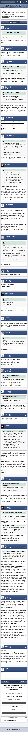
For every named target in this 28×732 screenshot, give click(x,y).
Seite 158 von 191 (14, 22)
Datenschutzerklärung (17, 729)
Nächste (22, 22)
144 (26, 717)
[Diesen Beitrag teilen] (25, 28)
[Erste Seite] (2, 22)
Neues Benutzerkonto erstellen (14, 702)
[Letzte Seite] (26, 22)
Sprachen (8, 729)
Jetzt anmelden (14, 712)
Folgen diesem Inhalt (12, 717)
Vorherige (6, 22)
